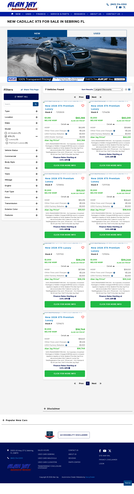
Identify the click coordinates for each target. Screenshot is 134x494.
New (18, 14)
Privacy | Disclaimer (108, 460)
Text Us (128, 483)
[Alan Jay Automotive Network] (23, 10)
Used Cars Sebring (46, 454)
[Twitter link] (125, 8)
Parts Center (74, 462)
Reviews (72, 458)
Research (80, 14)
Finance (41, 14)
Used (29, 14)
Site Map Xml (104, 456)
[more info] (65, 102)
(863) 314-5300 (118, 4)
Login (101, 464)
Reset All (22, 97)
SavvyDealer (90, 477)
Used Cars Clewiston (47, 462)
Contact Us (113, 14)
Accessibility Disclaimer (74, 435)
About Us (96, 14)
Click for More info (65, 165)
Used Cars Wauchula (47, 458)
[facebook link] (117, 8)
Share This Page (31, 90)
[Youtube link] (121, 8)
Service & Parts (60, 14)
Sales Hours (43, 450)
